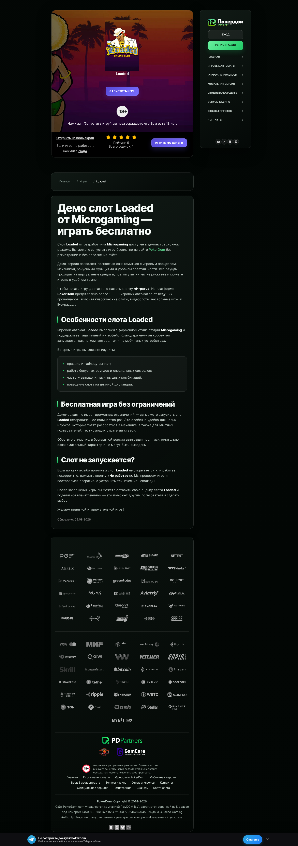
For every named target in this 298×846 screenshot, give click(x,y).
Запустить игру (122, 91)
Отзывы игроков (220, 110)
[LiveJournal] (134, 827)
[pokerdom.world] (224, 142)
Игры (83, 181)
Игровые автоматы (221, 65)
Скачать (142, 787)
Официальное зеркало (92, 787)
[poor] (115, 137)
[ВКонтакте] (111, 827)
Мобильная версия (221, 83)
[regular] (121, 137)
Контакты (215, 119)
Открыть (252, 839)
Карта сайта (161, 787)
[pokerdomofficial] (230, 142)
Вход (225, 34)
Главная (214, 56)
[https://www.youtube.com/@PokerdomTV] (218, 142)
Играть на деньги (169, 142)
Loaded (101, 181)
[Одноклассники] (117, 827)
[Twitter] (122, 827)
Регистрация (225, 44)
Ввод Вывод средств (222, 92)
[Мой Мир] (128, 827)
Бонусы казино (219, 101)
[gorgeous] (134, 137)
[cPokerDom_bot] (236, 142)
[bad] (108, 137)
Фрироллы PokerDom (223, 74)
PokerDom (157, 249)
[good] (127, 137)
